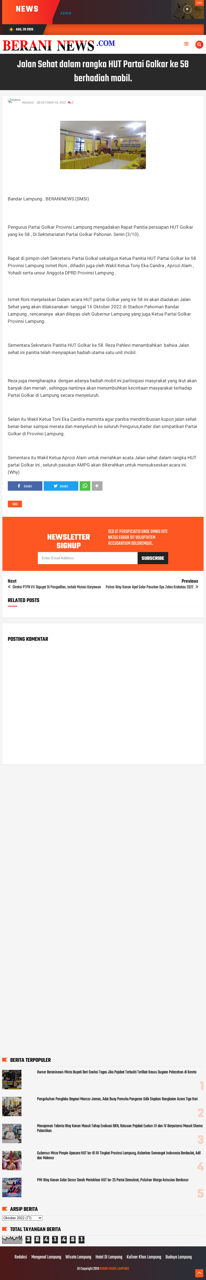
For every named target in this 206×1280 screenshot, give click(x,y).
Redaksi (20, 1257)
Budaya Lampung (178, 1257)
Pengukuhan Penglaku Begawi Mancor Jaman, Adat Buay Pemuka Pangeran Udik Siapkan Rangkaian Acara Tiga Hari (117, 1099)
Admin (66, 13)
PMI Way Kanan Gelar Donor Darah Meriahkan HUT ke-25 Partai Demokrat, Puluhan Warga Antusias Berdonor (113, 1180)
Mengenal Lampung (46, 1257)
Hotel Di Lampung (108, 1257)
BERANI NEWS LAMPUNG (114, 1269)
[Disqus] (103, 837)
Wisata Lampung (78, 1257)
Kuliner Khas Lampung (144, 1257)
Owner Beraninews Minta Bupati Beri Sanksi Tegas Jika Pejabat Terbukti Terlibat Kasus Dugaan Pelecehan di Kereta (116, 1072)
